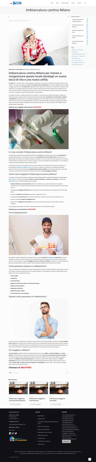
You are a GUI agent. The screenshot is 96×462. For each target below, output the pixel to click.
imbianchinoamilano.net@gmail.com (17, 424)
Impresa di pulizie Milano (67, 431)
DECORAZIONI (41, 415)
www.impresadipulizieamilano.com (70, 427)
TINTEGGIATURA (41, 438)
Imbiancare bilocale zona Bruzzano (77, 25)
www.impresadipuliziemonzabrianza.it (70, 429)
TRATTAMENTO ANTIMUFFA (44, 441)
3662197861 (37, 107)
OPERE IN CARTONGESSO (43, 426)
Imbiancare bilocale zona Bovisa (77, 36)
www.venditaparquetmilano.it (68, 415)
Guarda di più (66, 441)
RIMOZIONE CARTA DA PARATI (45, 432)
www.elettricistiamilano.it (67, 416)
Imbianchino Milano (66, 437)
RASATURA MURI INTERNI (43, 429)
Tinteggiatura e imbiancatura (68, 433)
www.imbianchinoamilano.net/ (69, 426)
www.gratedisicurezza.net (68, 418)
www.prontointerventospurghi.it (69, 438)
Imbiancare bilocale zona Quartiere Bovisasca (77, 20)
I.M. (17, 20)
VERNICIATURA (41, 444)
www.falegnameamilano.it (68, 420)
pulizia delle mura (13, 181)
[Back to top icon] (89, 459)
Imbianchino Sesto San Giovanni (69, 435)
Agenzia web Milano (63, 453)
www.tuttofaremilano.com (68, 424)
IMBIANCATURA (41, 418)
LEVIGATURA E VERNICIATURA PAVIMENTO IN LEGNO (48, 422)
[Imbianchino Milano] (16, 3)
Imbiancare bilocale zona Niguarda (77, 42)
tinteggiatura (51, 257)
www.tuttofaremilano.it (67, 422)
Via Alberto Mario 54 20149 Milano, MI (35, 451)
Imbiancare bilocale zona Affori (77, 31)
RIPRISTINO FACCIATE (43, 435)
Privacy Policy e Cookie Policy (27, 453)
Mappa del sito (38, 453)
